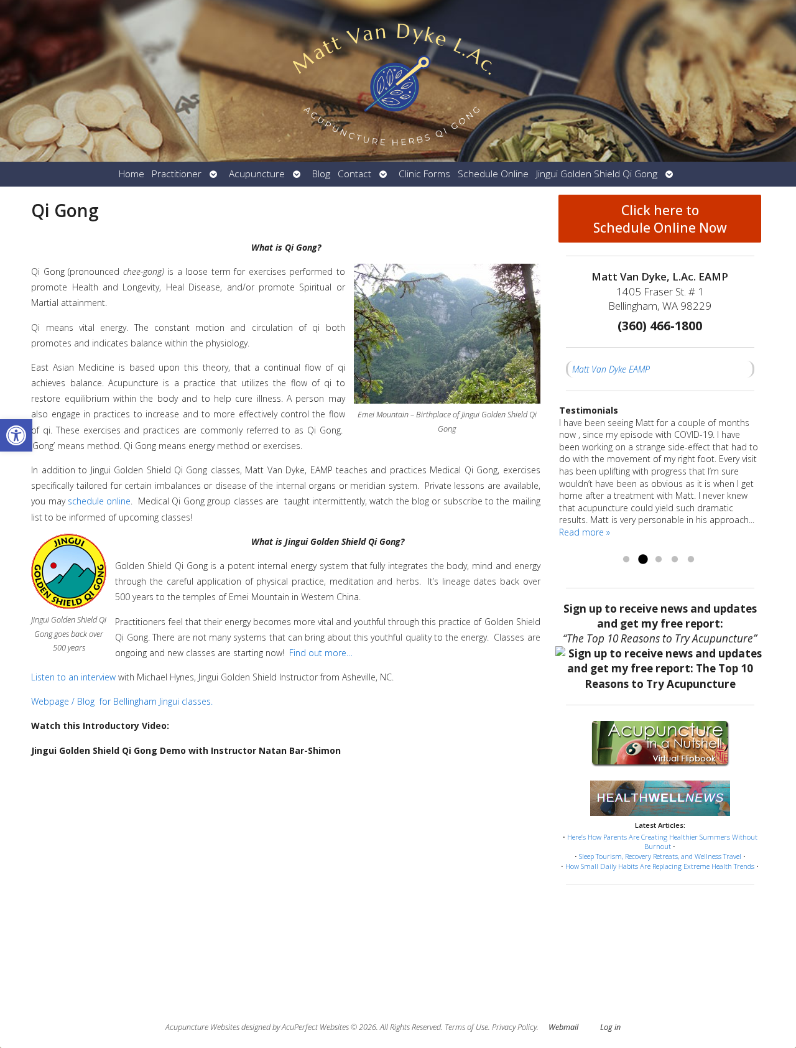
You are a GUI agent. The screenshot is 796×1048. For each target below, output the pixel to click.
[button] (16, 435)
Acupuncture (257, 173)
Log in (610, 1027)
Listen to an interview (73, 677)
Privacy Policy (514, 1027)
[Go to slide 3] (658, 560)
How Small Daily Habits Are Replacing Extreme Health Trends (659, 866)
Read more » (584, 532)
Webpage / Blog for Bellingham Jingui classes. (122, 701)
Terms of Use (466, 1027)
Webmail (563, 1027)
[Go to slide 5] (691, 560)
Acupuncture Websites (202, 1027)
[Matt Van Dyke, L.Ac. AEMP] (398, 81)
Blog (321, 173)
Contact (354, 173)
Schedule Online (493, 173)
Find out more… (321, 653)
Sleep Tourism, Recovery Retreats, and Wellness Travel (660, 856)
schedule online (99, 501)
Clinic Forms (424, 173)
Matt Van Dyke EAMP (611, 369)
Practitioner (176, 173)
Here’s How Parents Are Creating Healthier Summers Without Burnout (662, 841)
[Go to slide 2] (642, 560)
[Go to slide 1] (626, 560)
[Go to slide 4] (675, 560)
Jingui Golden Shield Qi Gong (596, 173)
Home (131, 173)
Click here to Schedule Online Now (660, 219)
